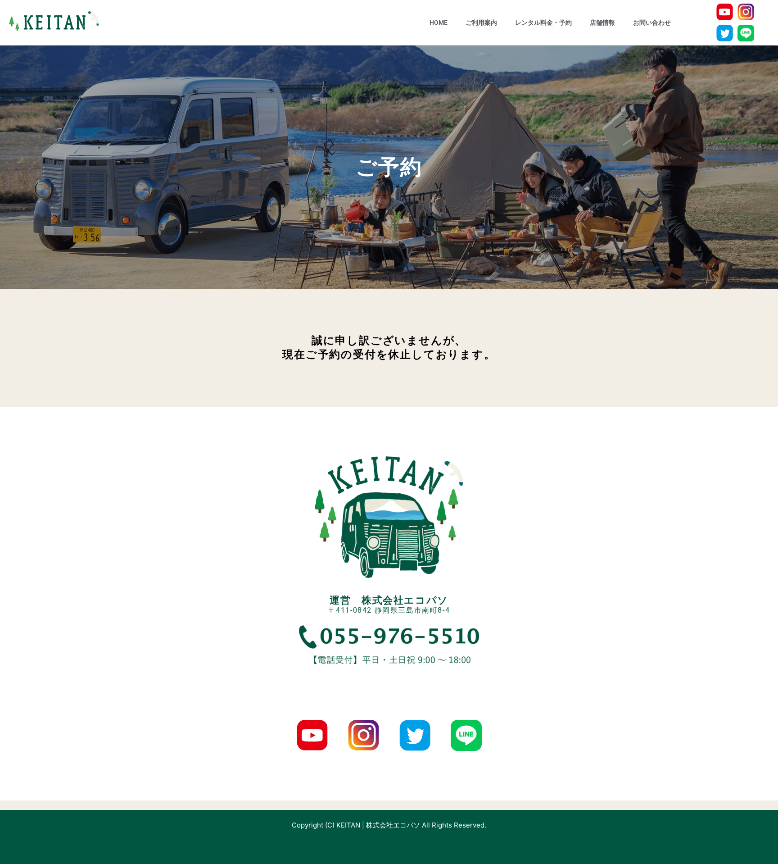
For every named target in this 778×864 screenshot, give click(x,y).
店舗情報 (602, 22)
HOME (439, 22)
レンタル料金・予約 (543, 22)
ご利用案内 (481, 22)
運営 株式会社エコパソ (389, 600)
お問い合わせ (652, 22)
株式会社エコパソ (393, 825)
